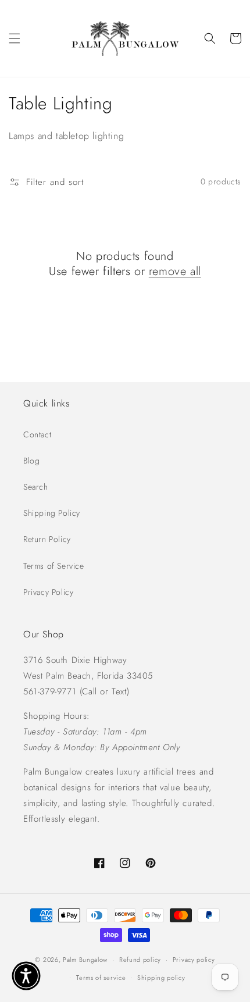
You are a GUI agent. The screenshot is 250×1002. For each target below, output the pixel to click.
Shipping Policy (51, 513)
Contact (37, 434)
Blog (31, 460)
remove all (175, 271)
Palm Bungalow (85, 959)
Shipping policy (161, 977)
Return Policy (47, 539)
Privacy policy (194, 959)
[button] (14, 38)
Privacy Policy (48, 592)
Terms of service (101, 977)
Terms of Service (53, 566)
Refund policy (140, 959)
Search (35, 487)
